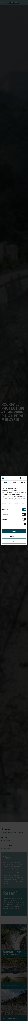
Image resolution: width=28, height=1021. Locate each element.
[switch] (24, 514)
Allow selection (14, 536)
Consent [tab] (5, 482)
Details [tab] (14, 482)
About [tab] (23, 482)
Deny (14, 541)
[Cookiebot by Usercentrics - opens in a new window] (19, 478)
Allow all (14, 531)
